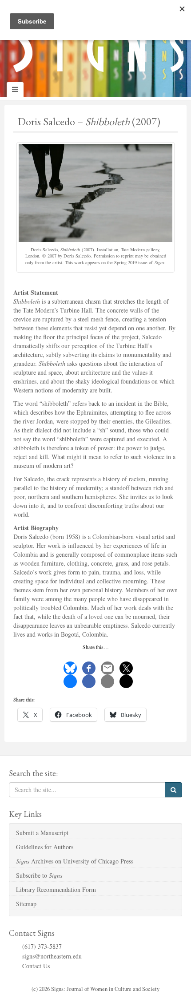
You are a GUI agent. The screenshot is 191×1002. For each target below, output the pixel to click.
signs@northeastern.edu (52, 956)
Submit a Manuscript (42, 832)
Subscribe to (39, 875)
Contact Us (36, 966)
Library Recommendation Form (56, 889)
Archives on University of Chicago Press (74, 861)
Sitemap (26, 903)
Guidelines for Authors (44, 847)
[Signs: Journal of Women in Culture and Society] (95, 40)
